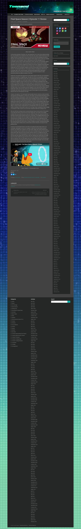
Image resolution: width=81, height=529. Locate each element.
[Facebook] (57, 27)
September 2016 (57, 279)
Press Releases (37, 14)
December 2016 (57, 273)
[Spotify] (62, 30)
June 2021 (56, 178)
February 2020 (56, 207)
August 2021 (56, 175)
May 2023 (56, 137)
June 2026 (56, 73)
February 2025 (56, 100)
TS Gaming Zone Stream (18, 14)
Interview (14, 312)
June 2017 (56, 263)
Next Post (39, 192)
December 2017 (57, 252)
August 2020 (56, 196)
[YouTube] (65, 27)
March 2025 (56, 98)
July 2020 (55, 198)
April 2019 (56, 223)
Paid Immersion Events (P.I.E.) (17, 319)
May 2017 (56, 264)
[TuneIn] (65, 30)
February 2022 (56, 164)
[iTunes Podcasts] (57, 30)
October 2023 (56, 128)
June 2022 (56, 157)
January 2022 (56, 166)
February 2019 (56, 227)
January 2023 (56, 144)
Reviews (18, 177)
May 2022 (56, 159)
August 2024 (56, 110)
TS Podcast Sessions (29, 14)
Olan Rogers (37, 177)
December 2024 (57, 103)
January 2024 (56, 123)
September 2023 (57, 130)
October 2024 (56, 107)
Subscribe (57, 46)
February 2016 (56, 291)
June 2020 (56, 200)
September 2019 (57, 214)
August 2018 (56, 238)
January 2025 (56, 102)
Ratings (13, 328)
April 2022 (56, 161)
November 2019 (57, 211)
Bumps (13, 303)
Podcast (13, 321)
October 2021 (56, 171)
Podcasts (13, 322)
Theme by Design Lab (32, 525)
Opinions (13, 317)
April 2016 (56, 288)
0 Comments (25, 21)
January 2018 (56, 250)
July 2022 (55, 155)
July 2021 (55, 177)
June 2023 (56, 136)
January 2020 (56, 209)
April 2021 (56, 182)
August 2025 (56, 89)
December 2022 (57, 146)
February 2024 (56, 121)
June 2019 (56, 220)
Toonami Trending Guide (16, 339)
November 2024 (57, 105)
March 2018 (56, 247)
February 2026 (56, 80)
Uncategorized (15, 346)
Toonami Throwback (16, 337)
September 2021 (57, 173)
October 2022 (56, 150)
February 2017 (56, 270)
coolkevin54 (19, 21)
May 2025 (56, 94)
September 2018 (57, 236)
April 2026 (56, 76)
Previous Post (20, 192)
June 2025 (56, 93)
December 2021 (57, 168)
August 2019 (56, 216)
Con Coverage (14, 304)
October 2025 (56, 85)
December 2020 (57, 189)
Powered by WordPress (24, 525)
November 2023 (57, 127)
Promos (13, 326)
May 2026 (56, 75)
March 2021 (56, 184)
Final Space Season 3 (31, 177)
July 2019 (55, 218)
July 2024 (55, 112)
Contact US (67, 14)
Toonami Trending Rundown (17, 340)
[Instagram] (62, 27)
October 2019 (56, 213)
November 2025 (57, 84)
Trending (13, 344)
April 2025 (56, 96)
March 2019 (56, 225)
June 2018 (56, 241)
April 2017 (56, 266)
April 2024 (56, 118)
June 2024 (56, 114)
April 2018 (56, 245)
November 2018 (57, 232)
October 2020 (56, 193)
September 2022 (57, 152)
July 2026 (55, 71)
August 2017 (56, 259)
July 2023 (55, 134)
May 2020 (56, 202)
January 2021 (56, 187)
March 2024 (56, 119)
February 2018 (56, 248)
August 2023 (56, 132)
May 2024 (56, 116)
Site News (14, 331)
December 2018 (57, 230)
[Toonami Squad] (40, 7)
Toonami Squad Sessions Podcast (18, 335)
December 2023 (57, 125)
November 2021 (57, 170)
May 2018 (56, 243)
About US (43, 14)
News (13, 315)
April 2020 (56, 204)
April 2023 (56, 139)
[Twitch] (60, 30)
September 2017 (57, 257)
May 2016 (56, 286)
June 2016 (56, 284)
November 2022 (57, 148)
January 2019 (56, 229)
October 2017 (56, 255)
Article (16, 177)
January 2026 (56, 82)
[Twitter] (60, 27)
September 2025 (57, 87)
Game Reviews (15, 306)
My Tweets (56, 55)
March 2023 (56, 141)
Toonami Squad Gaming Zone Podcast (19, 333)
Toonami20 (14, 342)
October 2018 (56, 234)
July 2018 (55, 239)
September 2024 (57, 109)
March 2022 (56, 162)
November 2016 (57, 275)
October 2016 (56, 277)
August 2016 (56, 281)
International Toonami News (17, 310)
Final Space (26, 177)
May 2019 (56, 221)
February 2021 (56, 186)
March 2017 (56, 268)
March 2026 (56, 78)
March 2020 (56, 205)
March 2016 (56, 289)
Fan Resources (59, 14)
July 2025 (55, 91)
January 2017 (56, 272)
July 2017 (55, 261)
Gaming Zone (14, 308)
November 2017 (57, 254)
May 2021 (56, 180)
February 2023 (56, 143)
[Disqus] (30, 210)
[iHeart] (57, 32)
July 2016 (55, 282)
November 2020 (57, 191)
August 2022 (56, 153)
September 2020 (57, 195)
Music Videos (14, 313)
